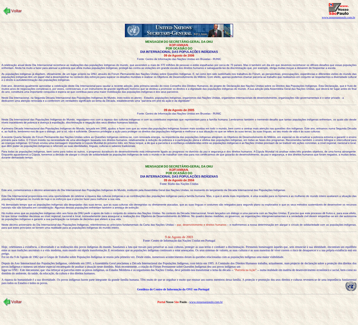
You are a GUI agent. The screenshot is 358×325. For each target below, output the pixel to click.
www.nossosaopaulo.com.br (338, 17)
